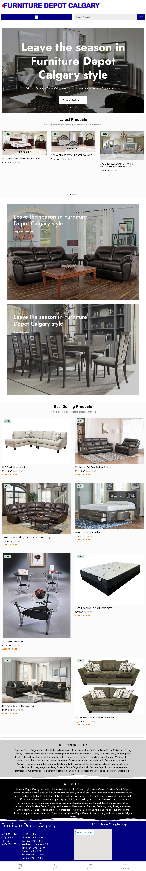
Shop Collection (71, 99)
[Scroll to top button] (141, 857)
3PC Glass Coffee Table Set (15, 641)
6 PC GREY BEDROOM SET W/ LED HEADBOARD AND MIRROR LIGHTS (116, 165)
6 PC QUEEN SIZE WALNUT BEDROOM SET (71, 155)
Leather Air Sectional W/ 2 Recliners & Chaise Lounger (27, 537)
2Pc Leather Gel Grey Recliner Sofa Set (93, 467)
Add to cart (24, 152)
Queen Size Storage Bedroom (89, 532)
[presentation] (5, 70)
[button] (36, 17)
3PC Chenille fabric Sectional (15, 467)
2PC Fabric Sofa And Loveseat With (18, 706)
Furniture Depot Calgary (28, 825)
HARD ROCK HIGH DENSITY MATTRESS (93, 608)
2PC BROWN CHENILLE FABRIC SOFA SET (94, 717)
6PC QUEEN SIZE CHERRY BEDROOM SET (21, 158)
